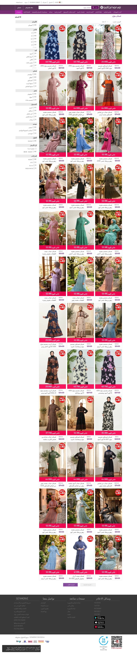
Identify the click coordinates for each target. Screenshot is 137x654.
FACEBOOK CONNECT (35, 2)
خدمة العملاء (19, 2)
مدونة (26, 2)
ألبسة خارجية (89, 12)
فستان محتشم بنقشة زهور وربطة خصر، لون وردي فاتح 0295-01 (49, 532)
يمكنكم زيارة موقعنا (30, 649)
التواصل (43, 603)
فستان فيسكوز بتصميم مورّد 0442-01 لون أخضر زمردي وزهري (105, 68)
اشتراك (44, 2)
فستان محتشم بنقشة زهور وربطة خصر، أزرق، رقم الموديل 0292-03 (48, 578)
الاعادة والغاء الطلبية (20, 608)
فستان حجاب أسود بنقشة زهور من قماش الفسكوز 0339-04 (76, 485)
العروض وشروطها (19, 623)
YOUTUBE (97, 614)
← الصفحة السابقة (88, 584)
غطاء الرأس (98, 12)
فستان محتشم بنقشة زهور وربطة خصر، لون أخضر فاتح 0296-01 (105, 578)
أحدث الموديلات (117, 12)
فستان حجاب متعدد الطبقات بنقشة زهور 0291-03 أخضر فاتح (78, 300)
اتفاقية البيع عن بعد (19, 606)
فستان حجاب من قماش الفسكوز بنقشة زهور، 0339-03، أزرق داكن (104, 485)
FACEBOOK (97, 603)
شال (68, 611)
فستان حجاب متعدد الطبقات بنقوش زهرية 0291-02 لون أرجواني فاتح (48, 300)
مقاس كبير (70, 606)
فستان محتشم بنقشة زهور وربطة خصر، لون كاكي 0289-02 (77, 532)
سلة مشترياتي (29, 7)
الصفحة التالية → (70, 584)
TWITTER (96, 606)
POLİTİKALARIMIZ (19, 629)
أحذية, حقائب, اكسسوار (69, 12)
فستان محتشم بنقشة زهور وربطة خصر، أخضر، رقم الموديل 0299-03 (76, 253)
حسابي (19, 7)
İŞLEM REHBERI (18, 626)
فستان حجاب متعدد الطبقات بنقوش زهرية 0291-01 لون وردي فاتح (49, 253)
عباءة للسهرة (71, 608)
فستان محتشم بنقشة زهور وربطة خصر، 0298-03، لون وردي (104, 161)
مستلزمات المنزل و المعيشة (39, 12)
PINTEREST (97, 611)
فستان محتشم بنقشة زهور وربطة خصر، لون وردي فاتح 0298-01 (49, 207)
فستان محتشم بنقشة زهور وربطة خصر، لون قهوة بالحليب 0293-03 (105, 300)
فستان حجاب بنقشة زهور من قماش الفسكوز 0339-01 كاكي (48, 485)
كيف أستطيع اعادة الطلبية (22, 617)
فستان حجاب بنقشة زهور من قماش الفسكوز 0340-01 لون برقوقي (76, 114)
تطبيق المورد (45, 608)
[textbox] (68, 7)
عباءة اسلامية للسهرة (73, 603)
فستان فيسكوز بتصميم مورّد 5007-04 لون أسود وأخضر (105, 439)
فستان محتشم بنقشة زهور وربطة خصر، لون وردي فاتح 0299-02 (49, 114)
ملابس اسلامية (107, 12)
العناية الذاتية (27, 12)
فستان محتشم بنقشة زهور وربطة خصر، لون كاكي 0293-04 (105, 207)
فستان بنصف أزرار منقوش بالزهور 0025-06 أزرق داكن (76, 578)
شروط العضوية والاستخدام (22, 603)
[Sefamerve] (111, 7)
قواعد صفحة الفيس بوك (21, 614)
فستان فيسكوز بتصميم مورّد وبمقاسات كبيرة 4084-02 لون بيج (77, 346)
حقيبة (69, 614)
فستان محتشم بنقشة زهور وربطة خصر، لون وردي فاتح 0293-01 (49, 161)
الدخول (50, 2)
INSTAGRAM (97, 608)
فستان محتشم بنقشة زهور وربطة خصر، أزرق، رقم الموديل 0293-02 (104, 346)
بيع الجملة (44, 611)
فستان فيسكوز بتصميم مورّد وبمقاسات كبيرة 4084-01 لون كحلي (77, 439)
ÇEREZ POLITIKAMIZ (19, 620)
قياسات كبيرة (80, 12)
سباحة (50, 12)
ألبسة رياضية (57, 12)
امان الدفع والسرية (19, 611)
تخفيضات (18, 12)
